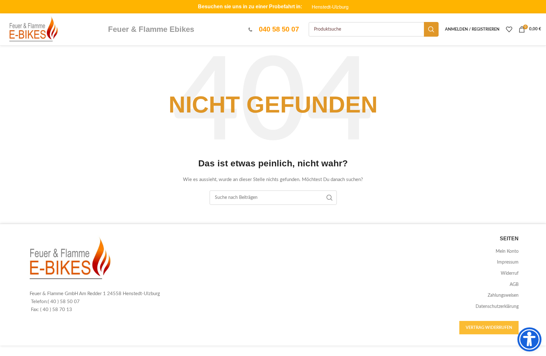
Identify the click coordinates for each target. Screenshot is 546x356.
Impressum (508, 262)
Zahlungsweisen (503, 295)
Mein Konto (507, 251)
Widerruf (510, 273)
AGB (514, 284)
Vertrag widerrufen (489, 328)
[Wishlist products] (509, 29)
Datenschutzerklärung (497, 306)
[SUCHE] (431, 29)
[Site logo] (33, 29)
